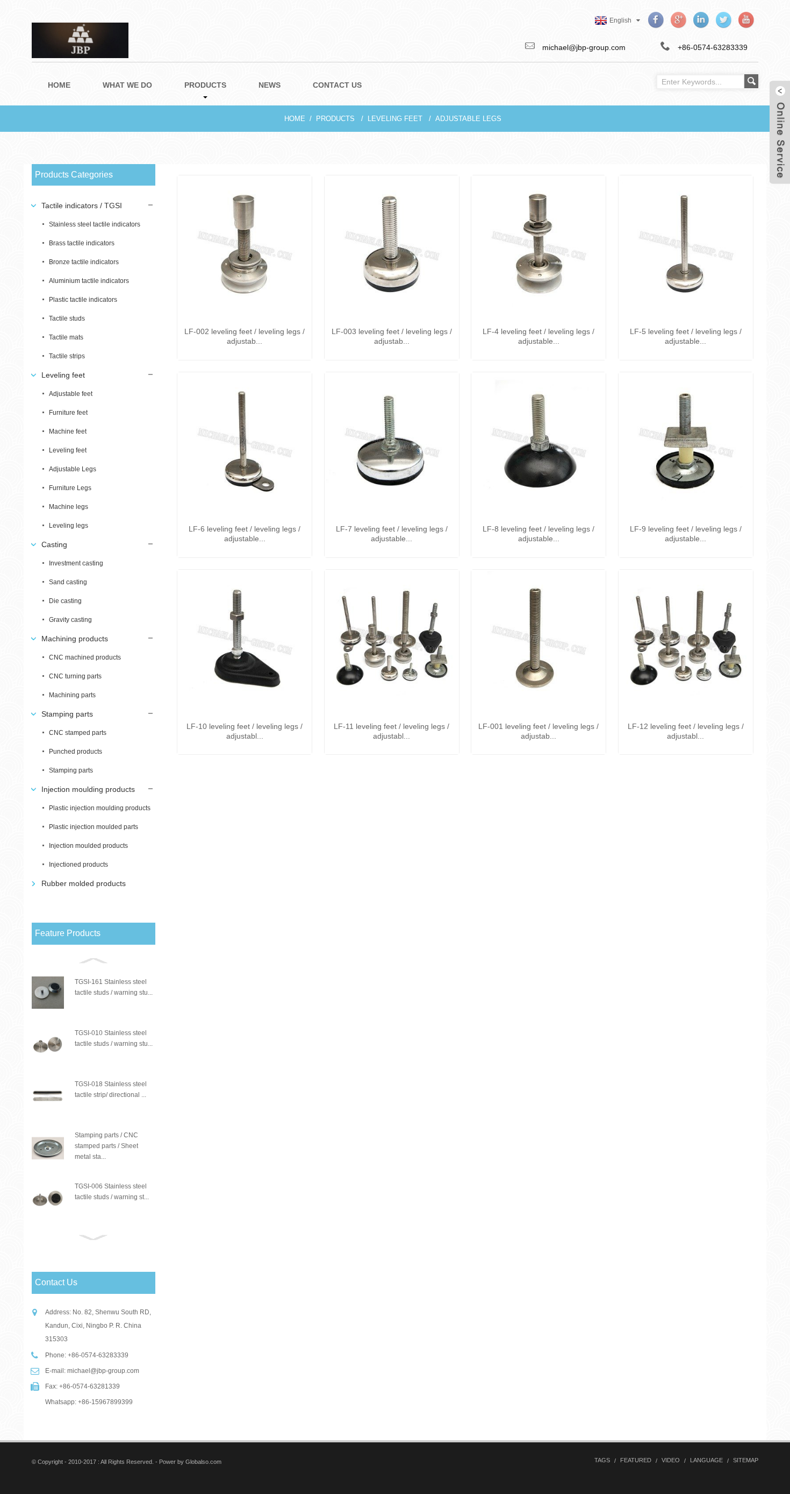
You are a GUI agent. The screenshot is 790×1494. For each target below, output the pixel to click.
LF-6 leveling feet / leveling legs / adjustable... (244, 534)
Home (294, 119)
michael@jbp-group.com (103, 1371)
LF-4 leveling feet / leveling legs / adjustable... (538, 336)
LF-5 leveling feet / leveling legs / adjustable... (686, 336)
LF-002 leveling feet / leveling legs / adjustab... (244, 336)
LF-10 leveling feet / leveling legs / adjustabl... (244, 731)
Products (335, 119)
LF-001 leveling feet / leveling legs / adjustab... (538, 731)
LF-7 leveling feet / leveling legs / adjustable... (392, 534)
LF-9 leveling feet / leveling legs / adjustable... (686, 534)
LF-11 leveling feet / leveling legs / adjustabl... (391, 731)
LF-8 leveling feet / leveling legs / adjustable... (538, 534)
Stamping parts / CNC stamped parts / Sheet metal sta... (106, 1145)
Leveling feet (395, 119)
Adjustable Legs (468, 119)
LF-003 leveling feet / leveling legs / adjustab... (392, 336)
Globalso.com (203, 1461)
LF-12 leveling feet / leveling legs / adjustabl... (686, 731)
